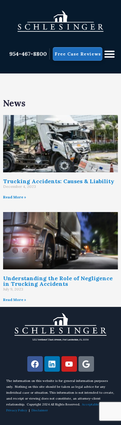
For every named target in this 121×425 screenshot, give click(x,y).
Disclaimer (40, 410)
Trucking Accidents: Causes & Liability (58, 181)
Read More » (14, 197)
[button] (109, 54)
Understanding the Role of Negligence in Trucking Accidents (58, 281)
